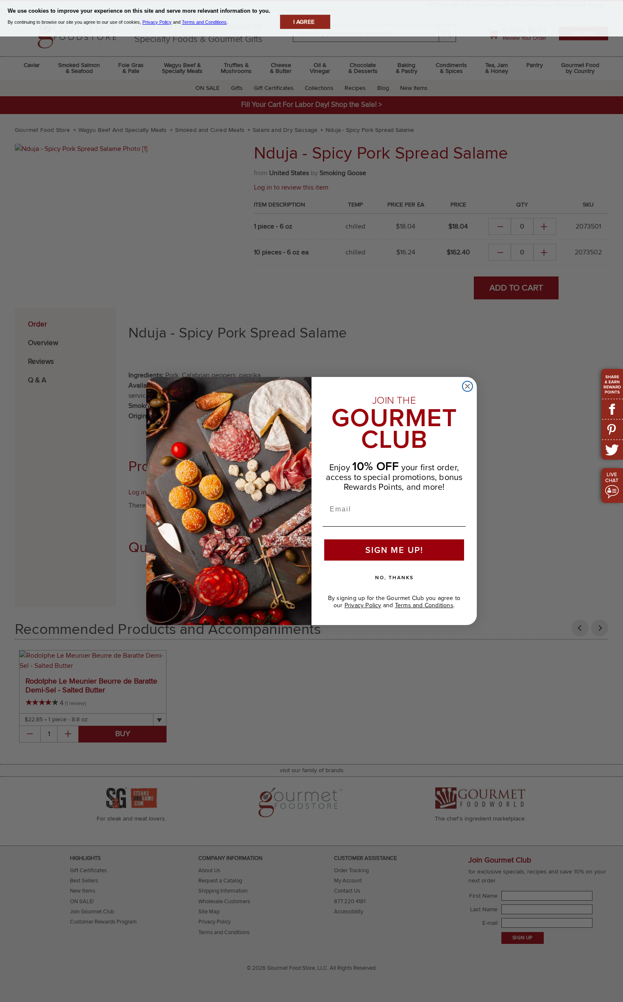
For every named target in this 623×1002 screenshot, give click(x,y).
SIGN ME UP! (394, 550)
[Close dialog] (467, 386)
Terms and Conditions (424, 605)
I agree (303, 21)
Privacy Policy (363, 605)
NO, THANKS (394, 577)
